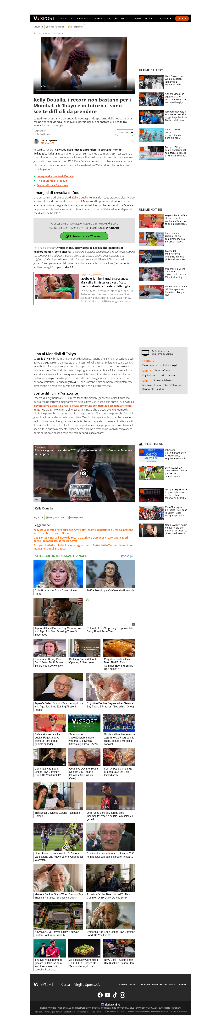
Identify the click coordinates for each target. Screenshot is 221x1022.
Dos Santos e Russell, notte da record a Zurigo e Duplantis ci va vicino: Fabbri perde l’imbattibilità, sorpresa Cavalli (80, 539)
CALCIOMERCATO (81, 18)
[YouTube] (107, 996)
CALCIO (63, 18)
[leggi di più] (132, 142)
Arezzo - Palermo (163, 380)
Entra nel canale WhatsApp (86, 236)
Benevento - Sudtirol (153, 389)
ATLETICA (58, 33)
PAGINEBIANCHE (108, 1008)
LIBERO (43, 1008)
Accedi (182, 18)
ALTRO (164, 18)
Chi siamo (39, 1012)
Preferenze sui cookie (86, 1012)
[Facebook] (100, 996)
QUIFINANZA (151, 1008)
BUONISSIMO (164, 1008)
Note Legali (50, 1012)
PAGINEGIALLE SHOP (81, 1008)
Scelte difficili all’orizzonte (52, 185)
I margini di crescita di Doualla (55, 176)
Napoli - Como (162, 370)
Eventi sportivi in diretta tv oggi (159, 365)
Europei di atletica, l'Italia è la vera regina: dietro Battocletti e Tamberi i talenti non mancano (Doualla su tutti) (83, 547)
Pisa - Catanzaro (173, 385)
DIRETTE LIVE (102, 18)
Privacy (59, 1012)
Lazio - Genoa (167, 375)
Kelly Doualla (44, 508)
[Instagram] (122, 996)
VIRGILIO (52, 1008)
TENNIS (137, 18)
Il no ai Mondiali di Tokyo (52, 180)
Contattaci (144, 984)
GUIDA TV (150, 18)
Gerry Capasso (49, 140)
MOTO (125, 18)
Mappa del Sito (159, 984)
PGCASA (96, 1008)
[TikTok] (115, 996)
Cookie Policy (69, 1012)
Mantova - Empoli (152, 385)
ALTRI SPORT (45, 33)
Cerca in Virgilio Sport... (78, 984)
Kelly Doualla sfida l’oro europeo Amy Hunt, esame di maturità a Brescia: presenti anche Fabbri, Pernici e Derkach (83, 531)
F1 (116, 18)
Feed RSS (173, 984)
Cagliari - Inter (150, 375)
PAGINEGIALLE (64, 1008)
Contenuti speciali (127, 984)
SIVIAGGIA (140, 1008)
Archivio (183, 984)
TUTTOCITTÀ (123, 1008)
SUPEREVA (176, 1008)
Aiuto (99, 1012)
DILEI (132, 1008)
